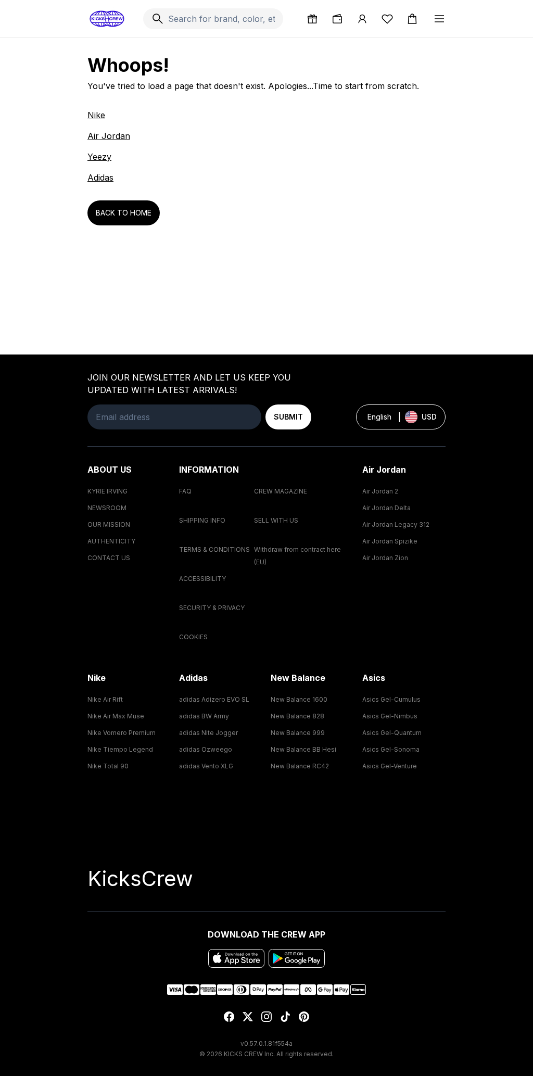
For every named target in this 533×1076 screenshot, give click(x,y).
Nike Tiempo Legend (120, 749)
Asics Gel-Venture (389, 766)
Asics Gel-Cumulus (391, 699)
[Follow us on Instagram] (266, 1016)
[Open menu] (439, 18)
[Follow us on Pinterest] (304, 1016)
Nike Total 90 (108, 766)
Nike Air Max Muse (115, 716)
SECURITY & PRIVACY (212, 608)
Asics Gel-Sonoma (391, 749)
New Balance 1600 (299, 699)
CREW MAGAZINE (280, 491)
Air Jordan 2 (380, 491)
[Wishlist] (387, 18)
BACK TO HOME (123, 212)
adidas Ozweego (205, 749)
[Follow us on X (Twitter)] (248, 1016)
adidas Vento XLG (206, 766)
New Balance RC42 (300, 766)
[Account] (362, 18)
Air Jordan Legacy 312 (395, 524)
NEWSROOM (106, 508)
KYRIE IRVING (107, 491)
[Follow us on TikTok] (285, 1016)
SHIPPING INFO (202, 520)
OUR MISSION (108, 524)
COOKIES (193, 637)
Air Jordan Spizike (389, 541)
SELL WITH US (276, 520)
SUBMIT (288, 416)
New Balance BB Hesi (303, 749)
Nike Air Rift (105, 699)
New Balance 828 (297, 716)
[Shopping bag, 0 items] (412, 18)
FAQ (185, 491)
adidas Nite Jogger (208, 733)
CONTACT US (108, 558)
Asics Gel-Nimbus (389, 716)
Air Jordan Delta (386, 508)
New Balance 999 (298, 733)
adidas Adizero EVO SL (214, 699)
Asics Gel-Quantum (392, 733)
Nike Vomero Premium (121, 733)
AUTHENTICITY (111, 541)
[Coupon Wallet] (337, 18)
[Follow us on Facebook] (229, 1016)
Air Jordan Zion (385, 558)
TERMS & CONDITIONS (214, 549)
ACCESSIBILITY (202, 579)
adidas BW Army (204, 716)
